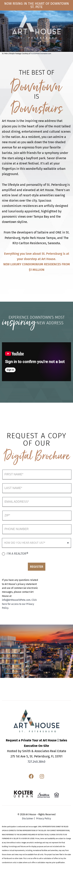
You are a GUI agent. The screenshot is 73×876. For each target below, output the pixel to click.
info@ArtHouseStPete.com (16, 600)
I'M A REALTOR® (17, 553)
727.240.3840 (36, 761)
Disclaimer (27, 818)
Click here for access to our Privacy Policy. (19, 604)
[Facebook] (31, 776)
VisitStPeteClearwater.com (41, 54)
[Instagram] (42, 776)
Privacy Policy (43, 818)
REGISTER (36, 567)
